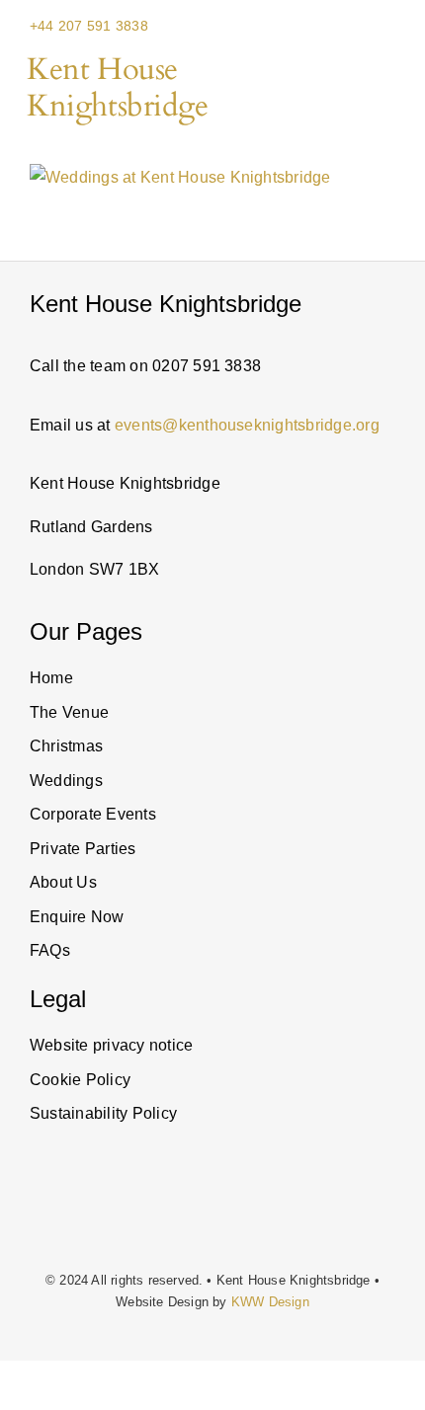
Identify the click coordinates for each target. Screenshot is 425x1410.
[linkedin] (66, 1210)
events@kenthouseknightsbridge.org (247, 425)
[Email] (364, 26)
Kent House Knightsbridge (117, 87)
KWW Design (270, 1301)
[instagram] (36, 1210)
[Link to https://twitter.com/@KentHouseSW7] (99, 1210)
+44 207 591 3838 (89, 26)
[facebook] (126, 1210)
